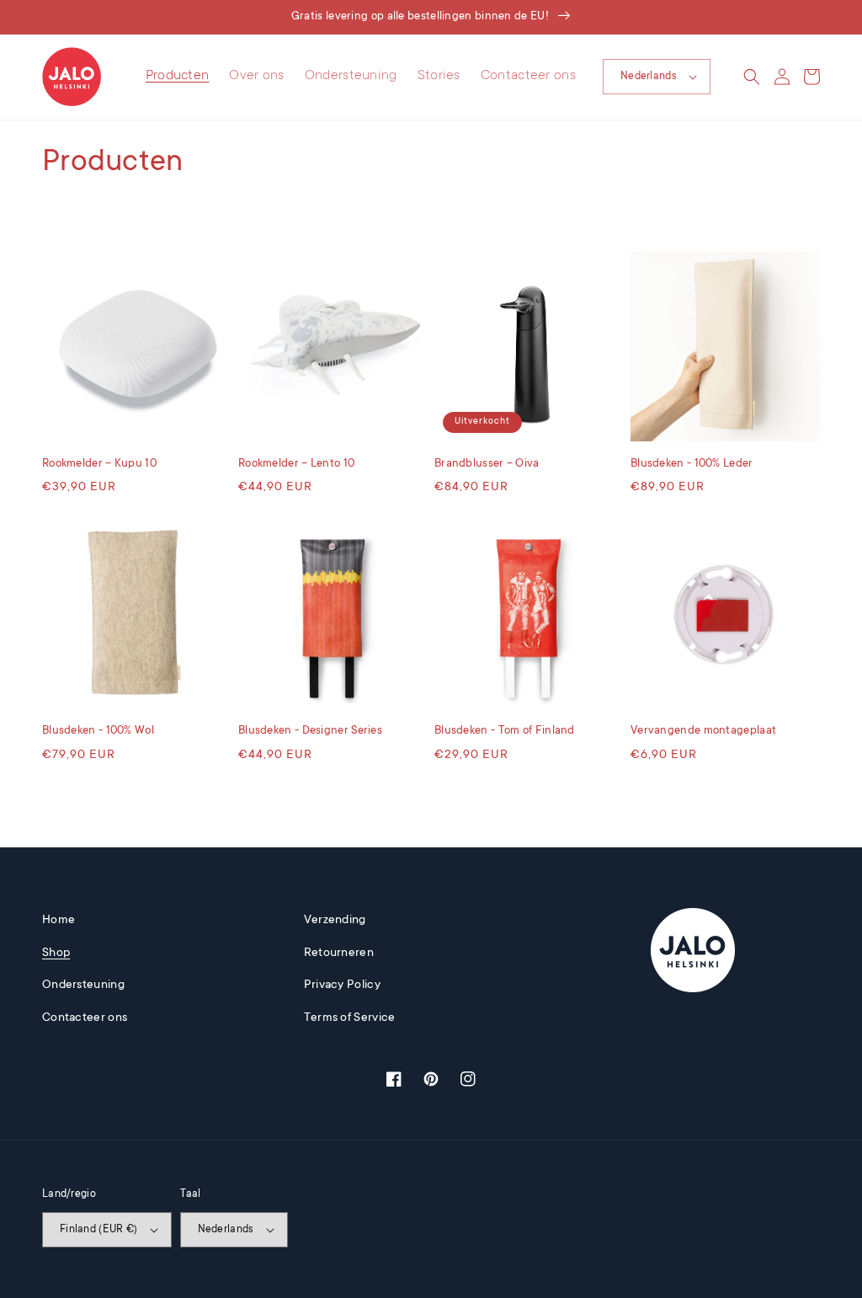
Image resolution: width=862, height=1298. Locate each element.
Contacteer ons (84, 1018)
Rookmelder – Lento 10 (296, 463)
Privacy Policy (342, 985)
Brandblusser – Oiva (487, 463)
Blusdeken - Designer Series (310, 730)
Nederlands (648, 77)
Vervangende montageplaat (703, 730)
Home (58, 920)
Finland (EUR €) (99, 1230)
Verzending (335, 920)
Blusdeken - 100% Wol (98, 730)
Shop (56, 953)
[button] (751, 76)
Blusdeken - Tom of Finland (504, 730)
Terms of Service (350, 1018)
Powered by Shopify (781, 1223)
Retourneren (339, 953)
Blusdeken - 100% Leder (692, 463)
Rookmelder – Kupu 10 (99, 463)
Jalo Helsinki (716, 1223)
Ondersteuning (83, 985)
